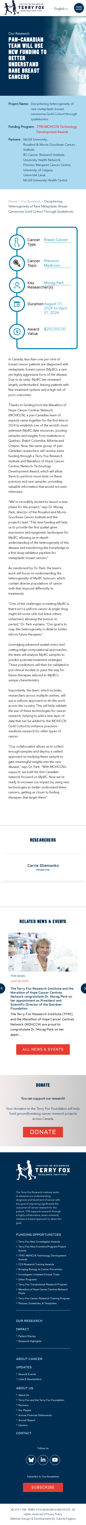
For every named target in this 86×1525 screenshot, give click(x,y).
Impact (22, 1329)
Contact (24, 1433)
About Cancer (29, 1359)
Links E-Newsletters (29, 1379)
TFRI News (17, 976)
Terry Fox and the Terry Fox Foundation (41, 1400)
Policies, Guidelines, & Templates (37, 1303)
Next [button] (83, 988)
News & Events (27, 1374)
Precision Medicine (52, 263)
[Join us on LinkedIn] (43, 1460)
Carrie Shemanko (43, 865)
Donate (43, 1131)
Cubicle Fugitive (66, 1518)
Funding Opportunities (38, 1235)
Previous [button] (2, 988)
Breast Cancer (56, 240)
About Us (24, 1388)
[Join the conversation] (31, 1460)
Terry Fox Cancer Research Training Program (44, 1298)
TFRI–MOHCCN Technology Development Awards (56, 129)
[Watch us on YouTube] (55, 1460)
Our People (24, 1410)
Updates (24, 1367)
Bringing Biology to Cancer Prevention (40, 1269)
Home (12, 201)
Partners (23, 1405)
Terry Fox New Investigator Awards (39, 1241)
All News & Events (42, 1049)
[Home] (43, 1179)
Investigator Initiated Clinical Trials (38, 1274)
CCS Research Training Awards (36, 1264)
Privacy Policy (53, 1514)
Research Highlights (29, 1341)
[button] (61, 9)
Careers (22, 1425)
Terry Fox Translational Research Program (42, 1284)
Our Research (31, 201)
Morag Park (54, 283)
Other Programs (27, 1279)
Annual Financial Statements (35, 1415)
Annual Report (26, 1420)
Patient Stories (27, 1336)
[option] (43, 867)
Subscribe (43, 1487)
